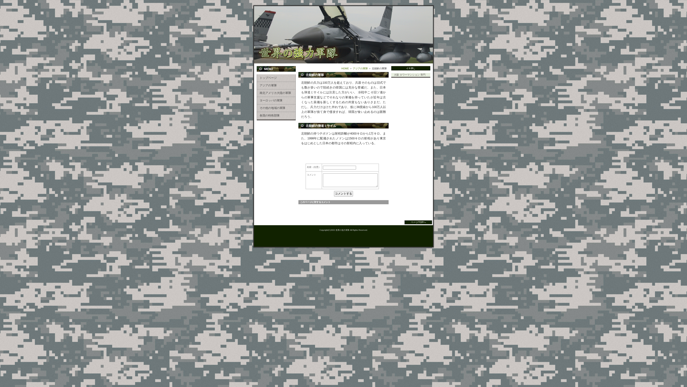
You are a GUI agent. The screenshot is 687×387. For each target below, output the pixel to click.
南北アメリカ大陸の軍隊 (275, 92)
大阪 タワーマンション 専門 (409, 74)
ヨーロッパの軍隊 (271, 100)
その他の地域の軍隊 (272, 107)
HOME (345, 68)
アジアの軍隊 (268, 85)
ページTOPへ (418, 222)
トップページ (268, 77)
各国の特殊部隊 (270, 115)
